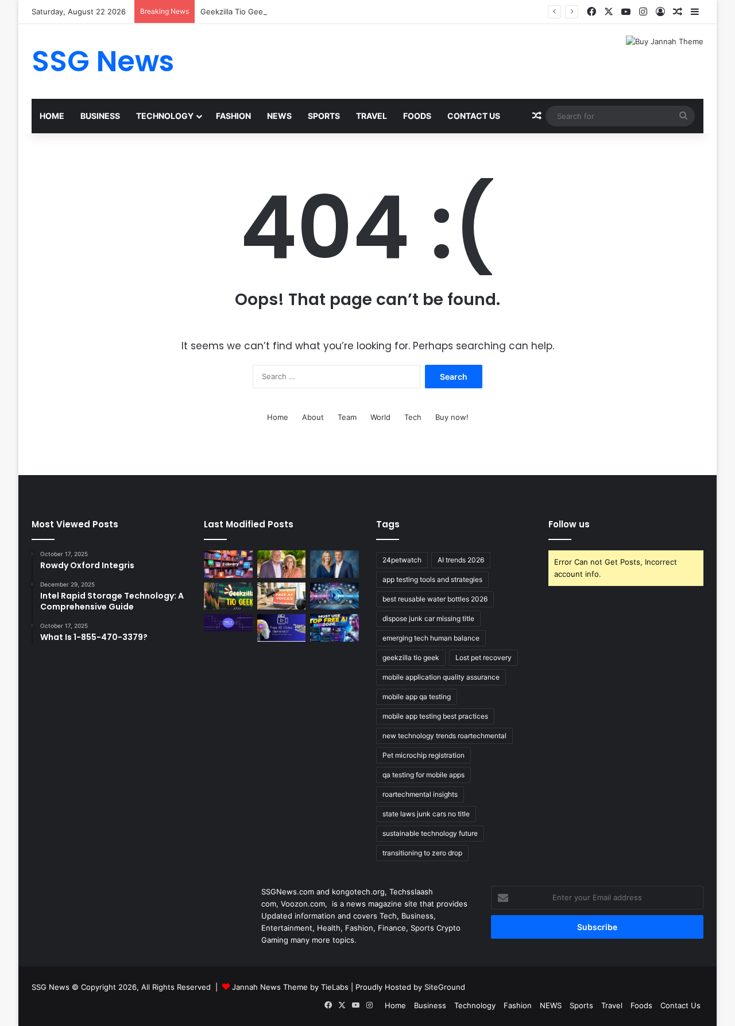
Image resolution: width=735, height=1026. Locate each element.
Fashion (233, 116)
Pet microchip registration (423, 755)
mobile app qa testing (416, 696)
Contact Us (473, 116)
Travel (371, 116)
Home (52, 116)
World (380, 417)
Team (347, 417)
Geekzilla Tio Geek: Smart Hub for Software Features (295, 11)
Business (100, 116)
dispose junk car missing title (428, 618)
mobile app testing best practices (435, 716)
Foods (417, 116)
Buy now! (452, 417)
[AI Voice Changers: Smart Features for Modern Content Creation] (334, 596)
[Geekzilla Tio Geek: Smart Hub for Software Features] (228, 596)
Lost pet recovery (483, 657)
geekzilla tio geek (410, 657)
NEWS (279, 116)
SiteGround (444, 987)
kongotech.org (358, 891)
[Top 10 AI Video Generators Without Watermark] (281, 628)
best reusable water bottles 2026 (435, 599)
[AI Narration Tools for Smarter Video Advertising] (281, 596)
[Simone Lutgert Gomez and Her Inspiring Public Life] (281, 564)
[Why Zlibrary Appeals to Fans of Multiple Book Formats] (228, 564)
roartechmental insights (420, 794)
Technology (165, 116)
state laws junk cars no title (426, 813)
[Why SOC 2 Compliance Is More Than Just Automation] (228, 622)
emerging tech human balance (430, 638)
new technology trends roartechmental (444, 735)
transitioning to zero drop (422, 852)
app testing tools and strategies (432, 579)
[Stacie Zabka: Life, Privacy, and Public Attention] (334, 564)
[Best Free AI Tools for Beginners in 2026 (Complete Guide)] (334, 628)
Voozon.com (303, 903)
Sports (324, 116)
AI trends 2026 (461, 560)
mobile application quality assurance (441, 677)
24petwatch (401, 560)
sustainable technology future (430, 833)
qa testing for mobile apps (423, 774)
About (313, 417)
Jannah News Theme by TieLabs (290, 987)
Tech (412, 417)
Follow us (569, 524)
